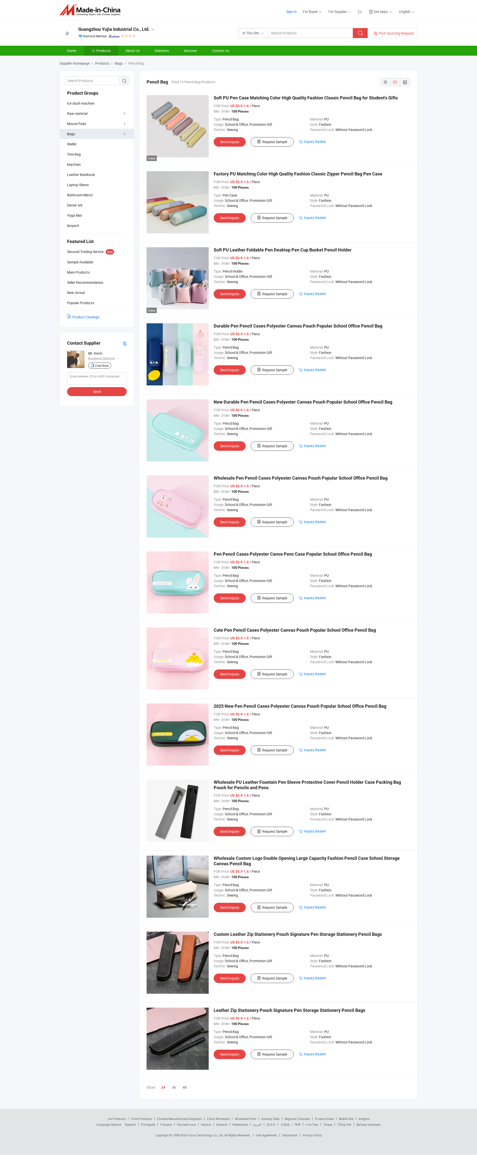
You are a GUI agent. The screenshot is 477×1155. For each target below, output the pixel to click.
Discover (190, 50)
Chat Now (102, 366)
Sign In (291, 11)
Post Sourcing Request (396, 33)
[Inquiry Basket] (360, 11)
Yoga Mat (74, 215)
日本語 (285, 1124)
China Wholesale (218, 1119)
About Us (132, 50)
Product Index (324, 1119)
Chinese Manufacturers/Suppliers (179, 1119)
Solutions (162, 50)
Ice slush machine (80, 103)
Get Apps (381, 11)
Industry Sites (270, 1119)
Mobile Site (346, 1119)
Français (166, 1124)
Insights (364, 1119)
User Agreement (266, 1135)
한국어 (271, 1124)
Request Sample (274, 141)
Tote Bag (74, 154)
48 (185, 1087)
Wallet (72, 144)
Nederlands (240, 1124)
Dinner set (74, 205)
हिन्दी (297, 1124)
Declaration (290, 1135)
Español (130, 1124)
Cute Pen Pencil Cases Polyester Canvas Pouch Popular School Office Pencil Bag (295, 630)
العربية (257, 1124)
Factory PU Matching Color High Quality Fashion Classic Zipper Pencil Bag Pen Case (298, 173)
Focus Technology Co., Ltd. (206, 1135)
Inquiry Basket (315, 141)
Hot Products (117, 1119)
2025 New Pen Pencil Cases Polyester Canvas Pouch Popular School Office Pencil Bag (300, 706)
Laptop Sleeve (78, 184)
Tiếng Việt (344, 1124)
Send (97, 391)
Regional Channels (297, 1119)
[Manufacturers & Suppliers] (91, 10)
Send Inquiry (229, 141)
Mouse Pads (76, 123)
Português (148, 1124)
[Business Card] (125, 343)
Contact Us (220, 50)
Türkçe (327, 1124)
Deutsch (221, 1124)
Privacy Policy (312, 1135)
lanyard (73, 225)
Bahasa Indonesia (369, 1124)
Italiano (206, 1124)
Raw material (77, 113)
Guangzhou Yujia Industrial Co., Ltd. (114, 29)
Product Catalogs (85, 317)
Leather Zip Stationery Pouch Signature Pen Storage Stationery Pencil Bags (289, 1010)
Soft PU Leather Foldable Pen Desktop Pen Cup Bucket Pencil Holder (283, 249)
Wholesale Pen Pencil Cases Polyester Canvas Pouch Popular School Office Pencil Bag (301, 478)
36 (174, 1087)
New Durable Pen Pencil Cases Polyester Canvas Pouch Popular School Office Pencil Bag (303, 402)
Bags (71, 133)
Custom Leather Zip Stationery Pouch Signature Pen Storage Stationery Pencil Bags (298, 934)
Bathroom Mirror (80, 195)
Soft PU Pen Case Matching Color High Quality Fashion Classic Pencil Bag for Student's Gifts (306, 97)
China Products (141, 1119)
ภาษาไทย (312, 1124)
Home (71, 50)
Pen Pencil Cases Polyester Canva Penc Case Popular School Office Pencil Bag (293, 554)
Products (103, 50)
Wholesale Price (245, 1119)
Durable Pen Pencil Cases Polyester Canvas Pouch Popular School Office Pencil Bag (298, 326)
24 (163, 1087)
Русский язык (186, 1124)
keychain (74, 164)
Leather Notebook (81, 174)
